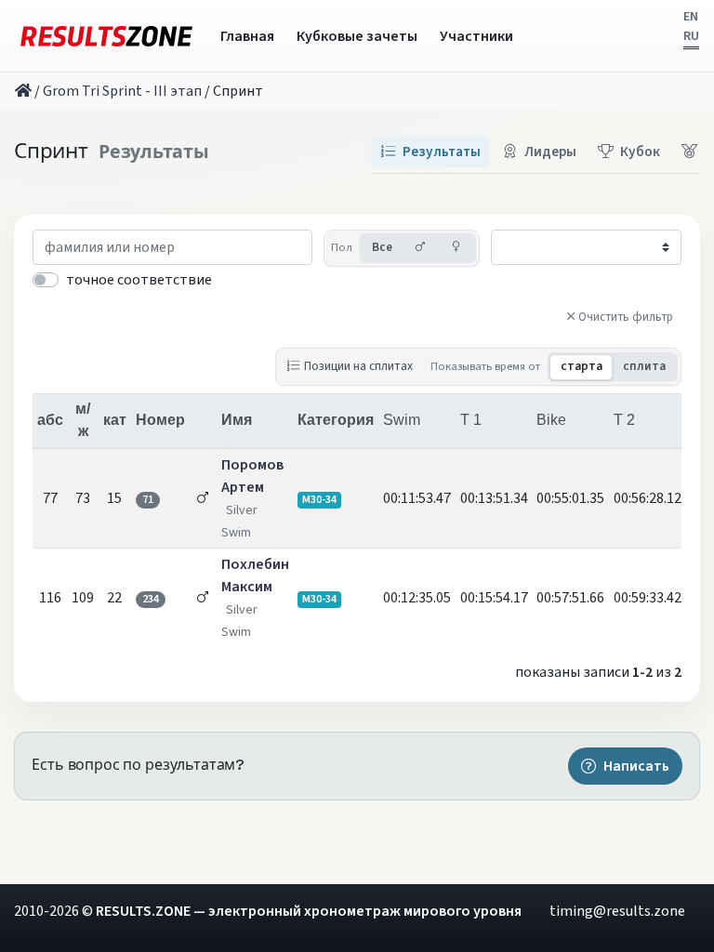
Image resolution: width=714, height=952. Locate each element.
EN (690, 16)
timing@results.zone (617, 911)
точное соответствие (139, 280)
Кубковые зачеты (357, 36)
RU (691, 36)
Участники (476, 36)
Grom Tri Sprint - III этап (122, 91)
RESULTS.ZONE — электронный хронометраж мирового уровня (309, 911)
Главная (247, 36)
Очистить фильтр (625, 317)
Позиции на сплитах (358, 366)
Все (382, 247)
